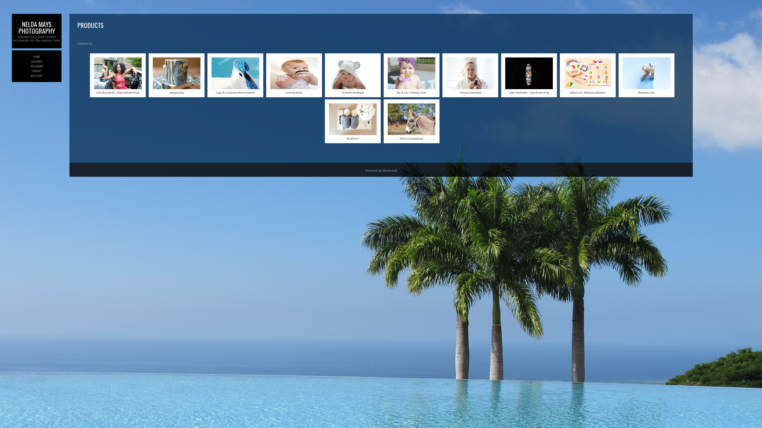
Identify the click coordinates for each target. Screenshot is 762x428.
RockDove (352, 138)
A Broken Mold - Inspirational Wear (118, 92)
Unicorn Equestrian (411, 138)
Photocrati (390, 170)
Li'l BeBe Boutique (353, 92)
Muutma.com (646, 92)
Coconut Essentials (470, 92)
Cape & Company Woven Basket (235, 92)
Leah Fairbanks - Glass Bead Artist (529, 92)
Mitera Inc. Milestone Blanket (587, 92)
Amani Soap (176, 92)
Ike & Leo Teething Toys (411, 92)
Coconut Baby (294, 92)
